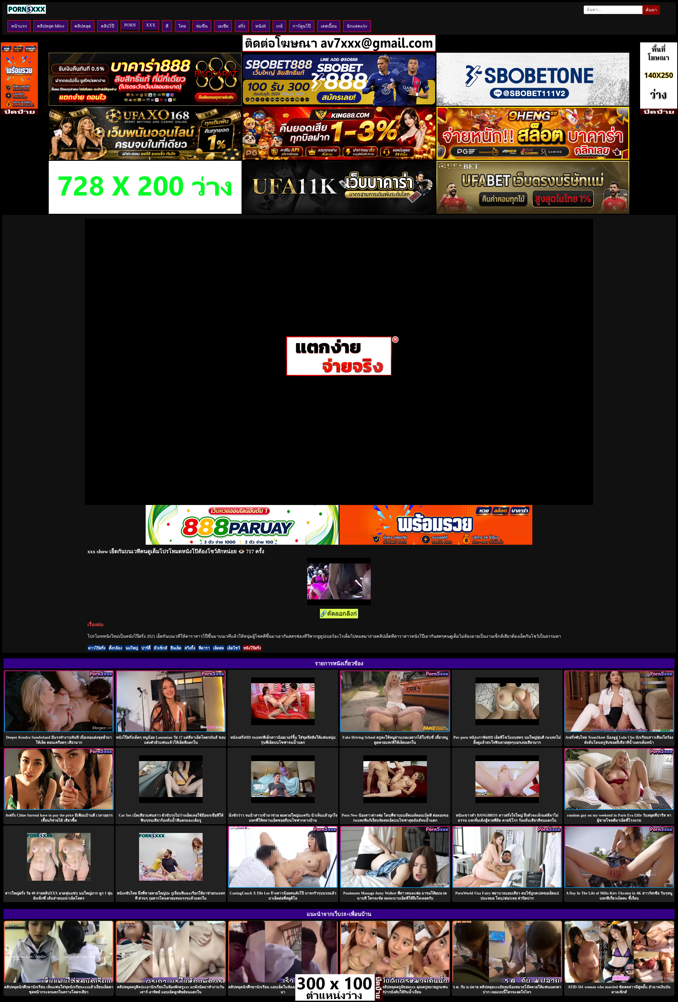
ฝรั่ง (241, 26)
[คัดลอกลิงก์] (339, 614)
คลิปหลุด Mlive (50, 26)
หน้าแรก (19, 26)
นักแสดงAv (357, 26)
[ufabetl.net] (532, 212)
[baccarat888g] (145, 104)
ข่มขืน (202, 26)
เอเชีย (223, 26)
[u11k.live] (339, 212)
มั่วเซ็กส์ (160, 648)
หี (167, 26)
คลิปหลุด (82, 26)
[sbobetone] (532, 104)
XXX (150, 25)
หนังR (260, 26)
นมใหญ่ (132, 648)
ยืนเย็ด (176, 648)
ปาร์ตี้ (145, 648)
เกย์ (279, 26)
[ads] (335, 999)
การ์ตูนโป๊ (302, 26)
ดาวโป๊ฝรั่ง (96, 648)
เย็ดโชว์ (233, 648)
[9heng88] (532, 158)
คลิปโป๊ (107, 26)
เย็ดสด (218, 648)
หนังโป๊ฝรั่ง (252, 648)
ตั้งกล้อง (115, 648)
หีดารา (204, 648)
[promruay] (436, 543)
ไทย (182, 26)
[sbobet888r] (339, 104)
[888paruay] (339, 374)
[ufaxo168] (145, 158)
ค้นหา (651, 10)
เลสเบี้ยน (329, 26)
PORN (130, 25)
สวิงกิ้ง (190, 648)
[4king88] (339, 158)
